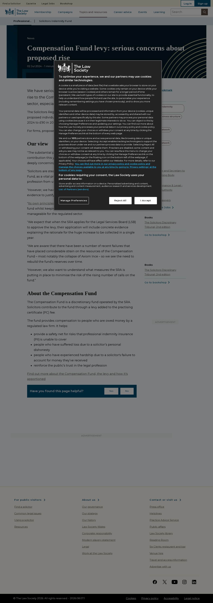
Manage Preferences (74, 200)
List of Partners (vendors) (74, 189)
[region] (108, 135)
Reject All (120, 200)
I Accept (145, 200)
